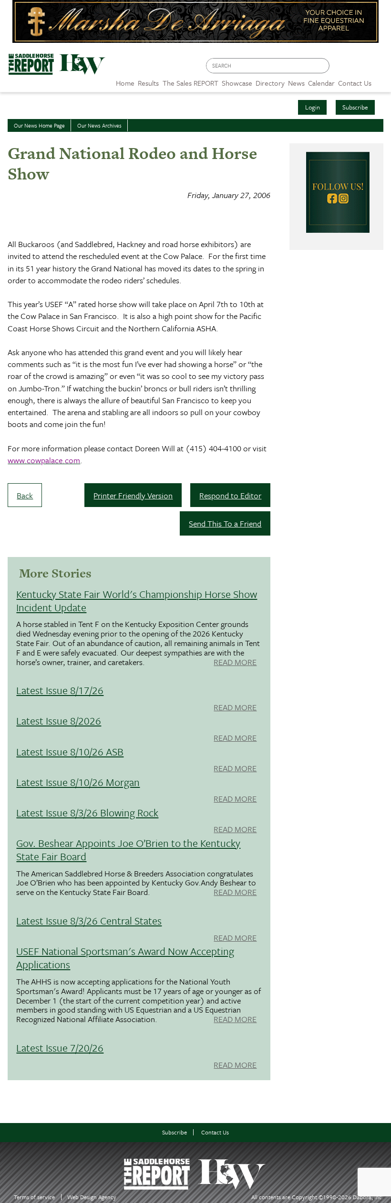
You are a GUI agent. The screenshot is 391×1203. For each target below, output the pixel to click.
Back (25, 495)
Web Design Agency (91, 1197)
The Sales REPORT (190, 83)
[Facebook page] (342, 68)
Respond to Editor (230, 495)
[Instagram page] (378, 68)
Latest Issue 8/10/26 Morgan (78, 782)
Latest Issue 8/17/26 (59, 690)
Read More (235, 662)
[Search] (323, 66)
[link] (125, 80)
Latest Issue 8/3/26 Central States (89, 920)
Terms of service (34, 1197)
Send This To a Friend (225, 523)
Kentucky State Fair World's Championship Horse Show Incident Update (136, 601)
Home (125, 83)
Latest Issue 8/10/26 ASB (69, 751)
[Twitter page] (360, 68)
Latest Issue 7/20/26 (59, 1047)
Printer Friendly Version (133, 495)
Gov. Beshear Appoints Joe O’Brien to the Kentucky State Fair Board (128, 849)
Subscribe (355, 107)
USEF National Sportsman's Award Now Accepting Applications (125, 958)
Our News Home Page (39, 125)
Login (312, 107)
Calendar (321, 83)
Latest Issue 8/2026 (58, 720)
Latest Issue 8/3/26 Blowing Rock (87, 812)
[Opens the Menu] (381, 80)
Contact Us (215, 1132)
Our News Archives (99, 125)
